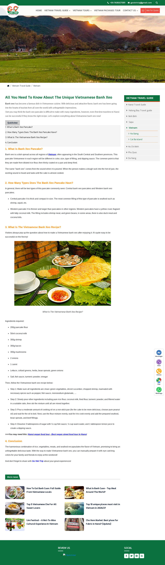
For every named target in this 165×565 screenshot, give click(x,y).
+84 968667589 (117, 2)
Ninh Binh (132, 116)
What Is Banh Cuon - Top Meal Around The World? (101, 490)
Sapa (130, 122)
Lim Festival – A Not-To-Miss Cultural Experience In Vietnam (42, 522)
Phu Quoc (132, 152)
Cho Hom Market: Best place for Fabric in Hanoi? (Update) (102, 522)
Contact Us (129, 10)
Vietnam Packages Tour (107, 10)
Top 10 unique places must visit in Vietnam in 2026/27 (103, 506)
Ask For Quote (152, 10)
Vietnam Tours (81, 10)
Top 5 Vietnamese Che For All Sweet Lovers (41, 506)
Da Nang (132, 158)
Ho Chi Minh (133, 146)
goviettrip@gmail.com (141, 2)
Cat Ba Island (136, 139)
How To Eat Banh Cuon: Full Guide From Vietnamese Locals (44, 490)
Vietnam (36, 86)
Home (39, 10)
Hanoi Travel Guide (137, 104)
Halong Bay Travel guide (140, 110)
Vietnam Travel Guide (56, 10)
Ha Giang (134, 133)
